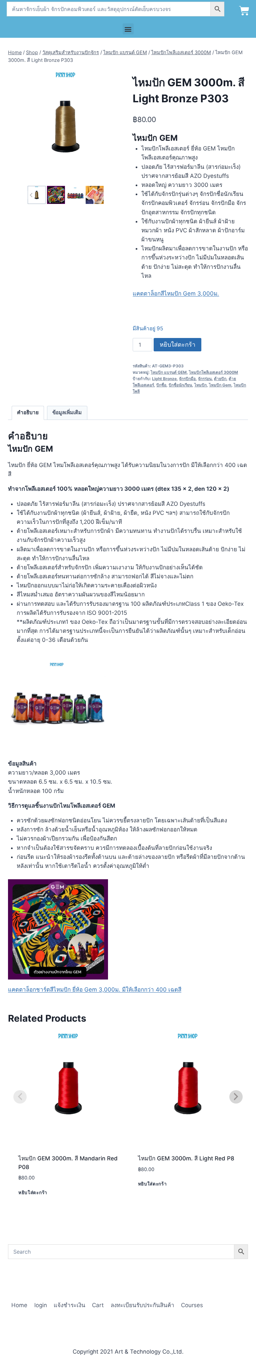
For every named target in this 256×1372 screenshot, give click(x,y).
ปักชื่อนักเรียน (180, 384)
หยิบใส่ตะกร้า (177, 344)
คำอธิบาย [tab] (28, 412)
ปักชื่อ (161, 384)
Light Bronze (164, 378)
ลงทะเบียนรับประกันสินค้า (142, 1305)
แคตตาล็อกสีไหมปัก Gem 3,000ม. (176, 293)
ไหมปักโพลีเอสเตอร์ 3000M (213, 372)
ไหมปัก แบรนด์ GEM (169, 372)
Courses (192, 1305)
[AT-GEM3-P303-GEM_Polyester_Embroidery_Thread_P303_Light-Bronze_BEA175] (65, 127)
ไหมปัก (200, 384)
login (40, 1305)
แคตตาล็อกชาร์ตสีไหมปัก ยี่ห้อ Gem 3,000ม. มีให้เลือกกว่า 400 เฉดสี (94, 989)
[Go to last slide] (31, 195)
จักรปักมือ (187, 378)
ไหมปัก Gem (220, 384)
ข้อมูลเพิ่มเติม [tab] (67, 412)
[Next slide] (99, 195)
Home (19, 1305)
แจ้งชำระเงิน (69, 1305)
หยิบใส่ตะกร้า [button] (32, 1192)
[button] (128, 28)
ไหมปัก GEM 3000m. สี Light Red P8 (186, 1158)
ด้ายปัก (220, 378)
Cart (98, 1305)
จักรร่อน (205, 378)
